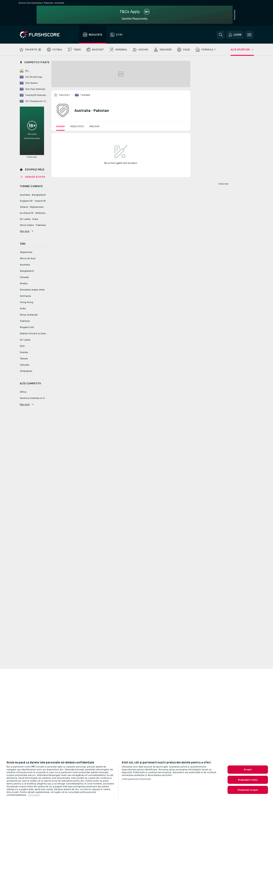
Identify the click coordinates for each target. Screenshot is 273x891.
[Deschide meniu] (249, 35)
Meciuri (94, 126)
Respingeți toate (248, 779)
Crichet (64, 95)
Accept (248, 769)
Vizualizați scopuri (247, 789)
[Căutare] (221, 35)
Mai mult (25, 231)
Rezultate (77, 126)
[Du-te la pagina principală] (42, 34)
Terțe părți (34, 795)
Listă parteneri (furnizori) (136, 779)
